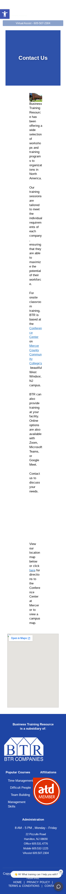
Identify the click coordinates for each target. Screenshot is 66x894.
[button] (60, 10)
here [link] (32, 570)
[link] (5, 14)
